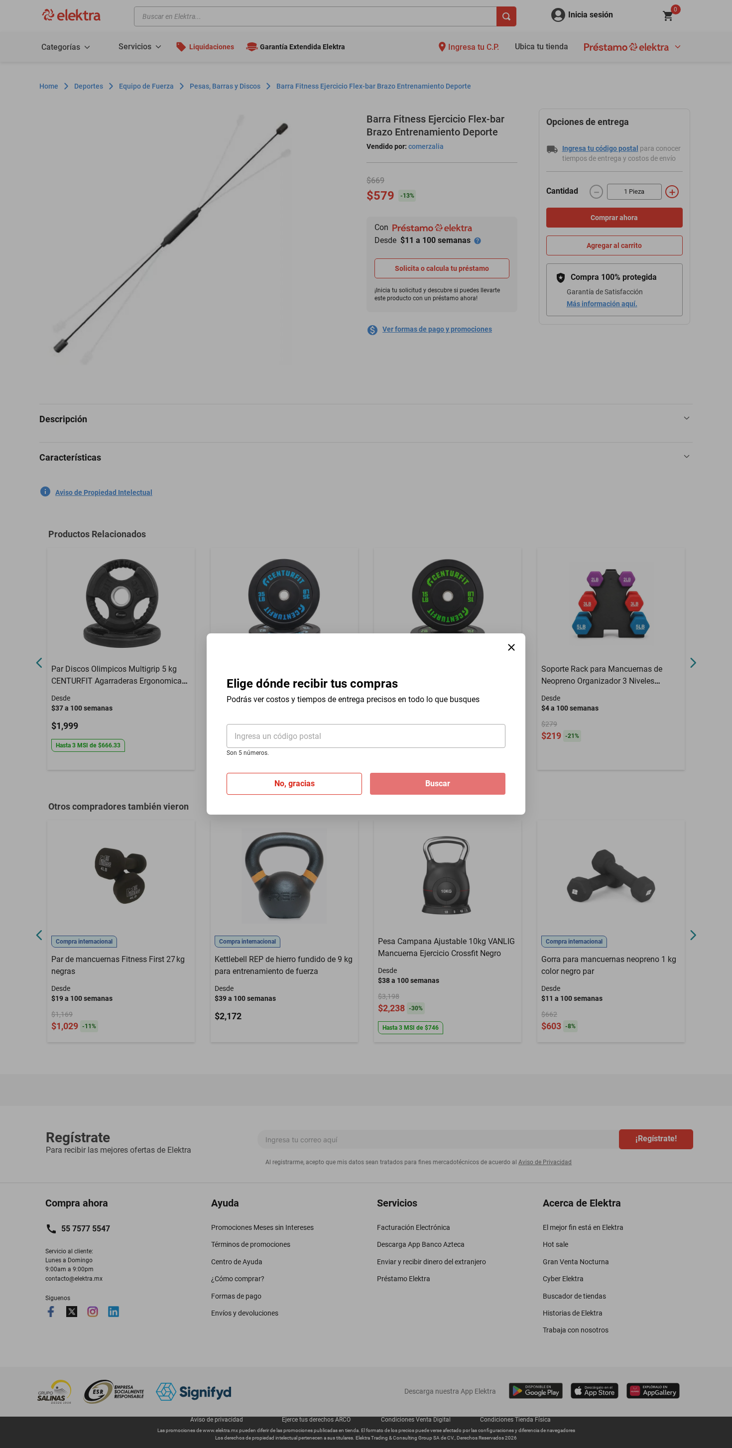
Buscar (437, 783)
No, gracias (294, 783)
